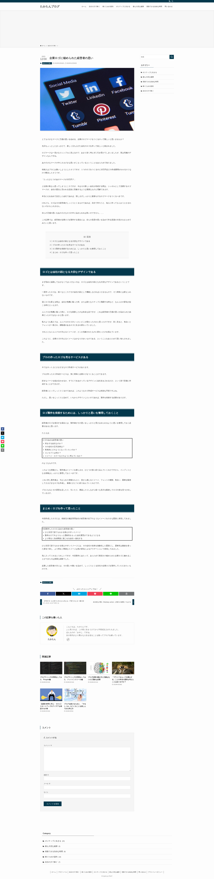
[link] (68, 639)
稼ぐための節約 (148, 86)
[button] (47, 594)
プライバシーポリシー (155, 872)
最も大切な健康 (148, 77)
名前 (46, 775)
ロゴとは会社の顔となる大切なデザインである (71, 241)
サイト (46, 792)
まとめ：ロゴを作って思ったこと (66, 252)
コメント (48, 745)
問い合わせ (142, 872)
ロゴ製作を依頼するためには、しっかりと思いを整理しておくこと (79, 249)
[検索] (172, 1)
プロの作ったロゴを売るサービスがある (69, 245)
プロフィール (62, 872)
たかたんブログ (50, 6)
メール (47, 783)
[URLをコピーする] (126, 594)
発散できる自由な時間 (150, 82)
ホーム (53, 872)
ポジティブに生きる (150, 72)
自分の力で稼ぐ (47, 63)
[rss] (169, 1)
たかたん (52, 639)
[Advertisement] (107, 28)
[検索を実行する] (171, 57)
